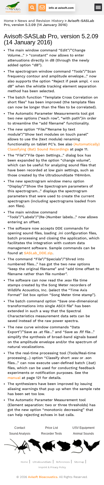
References (63, 462)
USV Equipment (83, 427)
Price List (51, 427)
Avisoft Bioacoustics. (43, 477)
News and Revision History (41, 21)
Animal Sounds (83, 433)
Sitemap (79, 462)
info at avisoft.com (61, 7)
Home (9, 21)
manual (14, 378)
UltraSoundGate (42, 462)
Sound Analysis (19, 433)
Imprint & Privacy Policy (52, 467)
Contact (19, 427)
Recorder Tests (51, 433)
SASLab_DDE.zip (38, 253)
